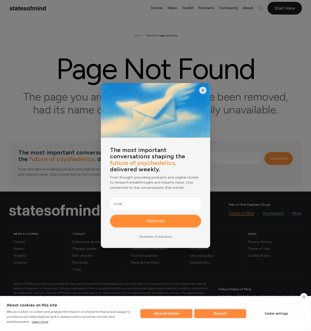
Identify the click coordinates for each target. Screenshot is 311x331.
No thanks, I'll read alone (156, 236)
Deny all (220, 313)
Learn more (40, 322)
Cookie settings (276, 313)
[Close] (202, 90)
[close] (304, 297)
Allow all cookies (166, 313)
